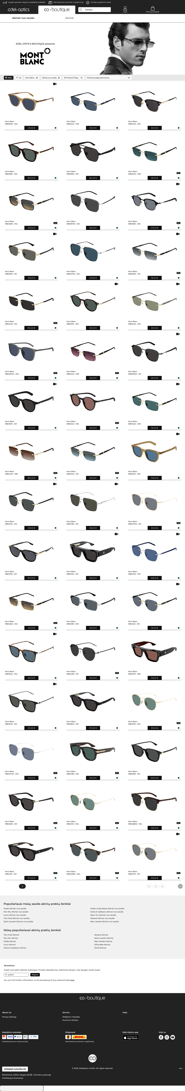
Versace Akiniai (101, 935)
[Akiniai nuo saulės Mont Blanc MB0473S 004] (154, 700)
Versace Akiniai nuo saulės (102, 918)
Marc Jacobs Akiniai (103, 941)
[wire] (33, 1037)
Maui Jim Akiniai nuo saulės (103, 915)
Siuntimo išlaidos (70, 1020)
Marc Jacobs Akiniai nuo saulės (104, 921)
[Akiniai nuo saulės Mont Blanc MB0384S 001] (92, 700)
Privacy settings (9, 1017)
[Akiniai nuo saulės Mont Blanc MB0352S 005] (154, 450)
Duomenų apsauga (42, 1075)
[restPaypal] (18, 1037)
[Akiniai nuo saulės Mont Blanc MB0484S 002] (31, 600)
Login (125, 12)
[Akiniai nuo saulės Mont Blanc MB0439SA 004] (92, 850)
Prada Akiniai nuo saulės (15, 908)
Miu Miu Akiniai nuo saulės (16, 912)
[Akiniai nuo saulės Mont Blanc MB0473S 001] (154, 850)
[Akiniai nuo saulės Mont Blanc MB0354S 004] (31, 650)
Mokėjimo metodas (71, 1017)
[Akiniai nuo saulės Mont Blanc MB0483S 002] (31, 200)
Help (125, 1012)
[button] (18, 10)
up (180, 1068)
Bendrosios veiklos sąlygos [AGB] (17, 1075)
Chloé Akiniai (100, 948)
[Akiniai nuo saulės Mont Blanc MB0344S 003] (92, 100)
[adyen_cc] (4, 1037)
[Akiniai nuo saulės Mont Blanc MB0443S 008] (31, 450)
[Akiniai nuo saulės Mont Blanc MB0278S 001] (92, 500)
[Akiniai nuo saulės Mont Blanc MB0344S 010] (92, 450)
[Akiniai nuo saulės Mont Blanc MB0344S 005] (154, 300)
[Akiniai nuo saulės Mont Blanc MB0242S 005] (154, 100)
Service (66, 1012)
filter (10, 78)
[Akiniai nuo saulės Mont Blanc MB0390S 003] (154, 200)
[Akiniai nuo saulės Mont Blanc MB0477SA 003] (31, 750)
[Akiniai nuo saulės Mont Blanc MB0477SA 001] (154, 500)
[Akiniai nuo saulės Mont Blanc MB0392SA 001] (154, 350)
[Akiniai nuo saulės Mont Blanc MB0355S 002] (92, 300)
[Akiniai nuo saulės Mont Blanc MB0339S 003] (92, 600)
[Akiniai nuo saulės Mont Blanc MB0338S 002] (31, 150)
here (72, 980)
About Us (6, 1012)
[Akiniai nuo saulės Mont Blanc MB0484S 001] (154, 250)
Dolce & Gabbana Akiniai (15, 948)
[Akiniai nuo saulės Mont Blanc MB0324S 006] (92, 400)
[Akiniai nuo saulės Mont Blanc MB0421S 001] (31, 850)
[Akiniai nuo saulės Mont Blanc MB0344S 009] (92, 350)
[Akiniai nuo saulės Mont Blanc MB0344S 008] (154, 150)
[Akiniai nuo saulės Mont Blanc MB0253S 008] (154, 650)
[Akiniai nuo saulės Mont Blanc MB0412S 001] (154, 600)
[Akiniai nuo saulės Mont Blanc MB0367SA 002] (92, 200)
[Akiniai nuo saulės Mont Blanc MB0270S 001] (31, 500)
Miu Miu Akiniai (11, 938)
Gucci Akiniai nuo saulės (15, 915)
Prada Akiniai (10, 941)
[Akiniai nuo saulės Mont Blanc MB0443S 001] (31, 300)
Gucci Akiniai (10, 944)
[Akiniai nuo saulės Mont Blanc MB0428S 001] (92, 650)
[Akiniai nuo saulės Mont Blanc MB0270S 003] (154, 550)
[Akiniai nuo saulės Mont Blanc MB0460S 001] (31, 800)
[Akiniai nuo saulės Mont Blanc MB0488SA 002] (154, 800)
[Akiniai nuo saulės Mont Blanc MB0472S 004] (92, 800)
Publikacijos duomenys (12, 1078)
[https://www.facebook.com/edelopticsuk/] (161, 1038)
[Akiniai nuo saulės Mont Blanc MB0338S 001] (154, 750)
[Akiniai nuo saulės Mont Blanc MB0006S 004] (31, 100)
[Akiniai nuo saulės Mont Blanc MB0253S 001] (92, 550)
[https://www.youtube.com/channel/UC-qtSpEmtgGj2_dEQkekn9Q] (172, 1038)
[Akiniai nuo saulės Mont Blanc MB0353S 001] (31, 400)
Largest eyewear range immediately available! (26, 2)
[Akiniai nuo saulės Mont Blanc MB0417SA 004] (92, 250)
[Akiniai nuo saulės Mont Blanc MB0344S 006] (154, 400)
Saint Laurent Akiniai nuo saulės (18, 921)
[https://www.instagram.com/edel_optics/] (167, 1038)
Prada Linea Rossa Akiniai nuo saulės (107, 908)
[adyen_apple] (25, 1037)
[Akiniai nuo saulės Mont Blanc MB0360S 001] (92, 150)
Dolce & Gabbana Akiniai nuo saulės (106, 912)
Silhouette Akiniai (102, 944)
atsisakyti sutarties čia (15, 1069)
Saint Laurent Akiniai (103, 938)
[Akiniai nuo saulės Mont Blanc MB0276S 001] (31, 550)
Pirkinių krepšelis (152, 12)
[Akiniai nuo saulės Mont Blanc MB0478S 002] (92, 750)
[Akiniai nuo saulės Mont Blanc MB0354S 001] (31, 700)
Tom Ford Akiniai (11, 935)
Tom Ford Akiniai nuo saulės (17, 918)
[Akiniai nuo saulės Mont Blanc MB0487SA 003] (31, 350)
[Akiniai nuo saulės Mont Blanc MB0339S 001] (31, 250)
